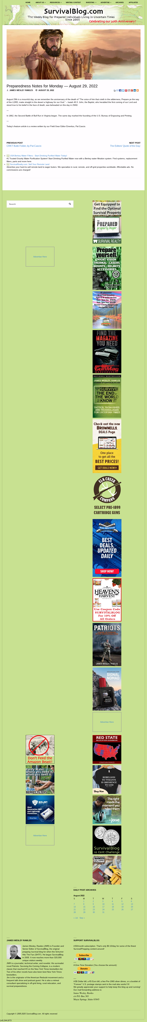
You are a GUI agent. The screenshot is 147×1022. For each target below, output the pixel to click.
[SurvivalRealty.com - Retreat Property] (107, 222)
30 (94, 912)
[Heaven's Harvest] (107, 600)
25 (113, 909)
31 (103, 912)
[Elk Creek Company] (107, 496)
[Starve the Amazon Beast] (40, 749)
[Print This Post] (114, 90)
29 (84, 912)
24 (103, 909)
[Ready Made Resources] (107, 268)
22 (84, 909)
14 (75, 907)
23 (94, 909)
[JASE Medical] (107, 809)
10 (103, 904)
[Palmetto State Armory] (107, 548)
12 (122, 904)
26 (122, 909)
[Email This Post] (117, 90)
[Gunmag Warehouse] (107, 351)
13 (132, 904)
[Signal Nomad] (107, 689)
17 (103, 907)
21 (75, 909)
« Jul (76, 918)
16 (94, 907)
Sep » (82, 918)
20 (132, 907)
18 (113, 907)
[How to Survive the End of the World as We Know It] (107, 396)
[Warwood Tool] (107, 870)
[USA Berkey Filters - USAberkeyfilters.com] (40, 779)
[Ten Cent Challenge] (107, 840)
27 (132, 909)
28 (75, 912)
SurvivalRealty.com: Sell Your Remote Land (28, 164)
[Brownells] (107, 446)
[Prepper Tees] (107, 779)
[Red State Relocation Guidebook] (107, 749)
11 (113, 904)
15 (84, 907)
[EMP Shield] (40, 809)
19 (122, 907)
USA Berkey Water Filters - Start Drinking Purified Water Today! (37, 155)
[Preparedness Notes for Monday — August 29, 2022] (74, 54)
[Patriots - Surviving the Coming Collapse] (107, 644)
